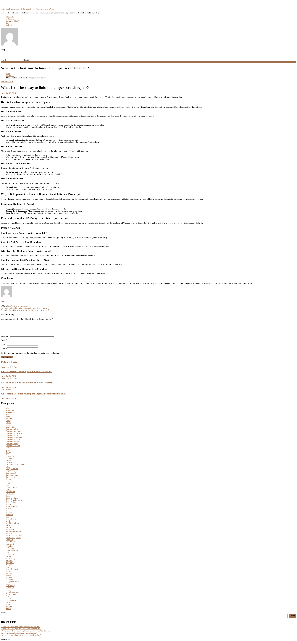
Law (7, 517)
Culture (8, 448)
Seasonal (9, 573)
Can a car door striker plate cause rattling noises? (19, 633)
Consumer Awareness (13, 431)
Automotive (12, 21)
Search (3, 613)
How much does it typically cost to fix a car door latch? (27, 382)
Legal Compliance (12, 523)
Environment (10, 477)
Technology (10, 588)
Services (9, 577)
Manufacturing (11, 533)
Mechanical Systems (13, 538)
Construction (10, 427)
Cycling (8, 450)
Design (8, 452)
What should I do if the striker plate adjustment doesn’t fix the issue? (33, 394)
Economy (9, 458)
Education (9, 460)
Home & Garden (12, 506)
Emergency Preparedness (15, 465)
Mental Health (11, 542)
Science (8, 571)
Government (10, 492)
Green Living (10, 494)
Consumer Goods (12, 435)
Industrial (9, 510)
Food (7, 485)
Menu (3, 62)
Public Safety (10, 559)
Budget (9, 25)
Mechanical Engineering (14, 536)
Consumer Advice (12, 429)
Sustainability (10, 586)
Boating (9, 23)
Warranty (9, 602)
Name (4, 340)
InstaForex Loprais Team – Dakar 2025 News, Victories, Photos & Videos (28, 9)
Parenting (9, 546)
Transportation (11, 594)
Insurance (9, 515)
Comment (5, 336)
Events (8, 479)
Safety (8, 567)
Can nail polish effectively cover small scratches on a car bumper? (25, 310)
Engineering (10, 471)
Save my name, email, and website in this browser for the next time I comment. (32, 353)
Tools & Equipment (13, 592)
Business (9, 419)
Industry (9, 513)
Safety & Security (12, 569)
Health (8, 496)
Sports (8, 584)
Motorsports (10, 544)
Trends (8, 598)
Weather (9, 604)
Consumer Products (13, 439)
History (8, 504)
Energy (8, 467)
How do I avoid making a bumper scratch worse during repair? (24, 308)
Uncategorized (11, 600)
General (8, 490)
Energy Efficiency (12, 469)
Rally (3, 301)
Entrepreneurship (12, 475)
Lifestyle (8, 389)
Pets (7, 552)
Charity (8, 423)
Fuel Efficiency (11, 487)
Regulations (10, 563)
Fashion (8, 481)
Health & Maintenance (14, 500)
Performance (10, 548)
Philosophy (10, 554)
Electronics (10, 462)
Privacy (8, 556)
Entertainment (11, 473)
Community (10, 425)
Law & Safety (11, 519)
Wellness (9, 607)
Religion (9, 565)
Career (8, 421)
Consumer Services (13, 446)
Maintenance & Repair (14, 531)
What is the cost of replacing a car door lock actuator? (26, 371)
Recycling (9, 561)
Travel (8, 596)
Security (9, 575)
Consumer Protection (13, 442)
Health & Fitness (12, 498)
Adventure (10, 17)
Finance (17, 367)
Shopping (9, 579)
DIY (11, 82)
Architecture (11, 19)
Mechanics (9, 540)
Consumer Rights (12, 444)
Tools (8, 590)
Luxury (8, 527)
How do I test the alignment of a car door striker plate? (21, 635)
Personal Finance (12, 550)
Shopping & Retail (12, 582)
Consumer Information (14, 437)
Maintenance (10, 529)
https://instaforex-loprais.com (17, 306)
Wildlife (8, 609)
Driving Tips (10, 456)
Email (4, 344)
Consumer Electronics (14, 433)
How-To (9, 508)
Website (4, 349)
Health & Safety (11, 502)
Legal (8, 521)
